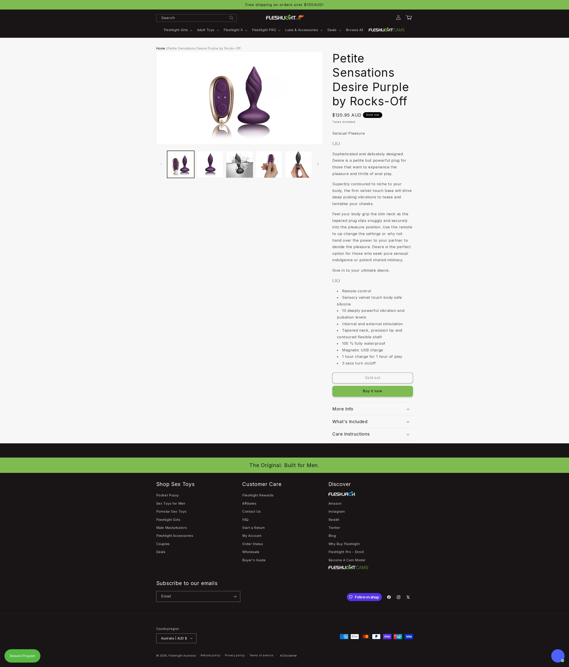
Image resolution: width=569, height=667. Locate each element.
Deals (161, 552)
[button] (177, 30)
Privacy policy (235, 655)
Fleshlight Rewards (258, 495)
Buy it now (373, 391)
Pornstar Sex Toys (171, 512)
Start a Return (253, 528)
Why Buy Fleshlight (344, 544)
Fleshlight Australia (182, 655)
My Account (251, 536)
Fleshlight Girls (168, 520)
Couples (163, 544)
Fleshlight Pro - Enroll (346, 552)
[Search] (231, 17)
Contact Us (251, 512)
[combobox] (196, 18)
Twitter (334, 528)
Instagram (337, 512)
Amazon (335, 503)
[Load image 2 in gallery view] (210, 164)
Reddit (334, 520)
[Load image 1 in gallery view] (180, 164)
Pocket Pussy (167, 495)
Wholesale (250, 552)
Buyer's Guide (254, 560)
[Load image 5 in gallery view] (298, 164)
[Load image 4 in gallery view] (268, 164)
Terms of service (261, 655)
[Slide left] (161, 164)
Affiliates (249, 503)
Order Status (252, 544)
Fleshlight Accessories (174, 536)
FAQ (245, 520)
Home (161, 48)
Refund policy (210, 655)
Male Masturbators (171, 528)
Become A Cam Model (347, 560)
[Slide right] (318, 164)
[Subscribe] (235, 596)
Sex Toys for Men (170, 503)
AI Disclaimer (288, 655)
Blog (332, 536)
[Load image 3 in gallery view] (239, 164)
